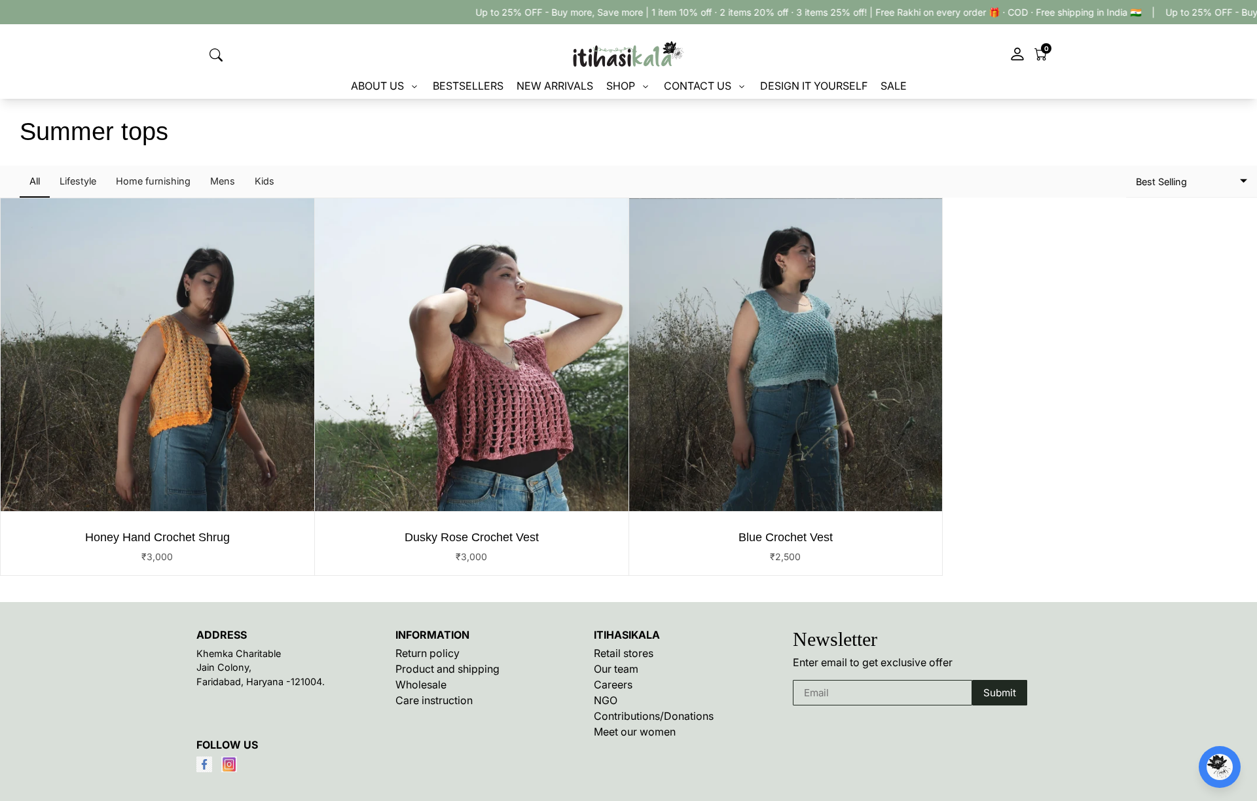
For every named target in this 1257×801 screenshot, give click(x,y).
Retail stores (623, 653)
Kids (264, 181)
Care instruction (434, 700)
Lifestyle (78, 181)
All (34, 181)
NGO (605, 700)
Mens (222, 181)
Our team (616, 668)
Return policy (427, 653)
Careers (613, 684)
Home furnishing (153, 181)
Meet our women (635, 731)
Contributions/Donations (654, 715)
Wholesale (420, 684)
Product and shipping (447, 668)
